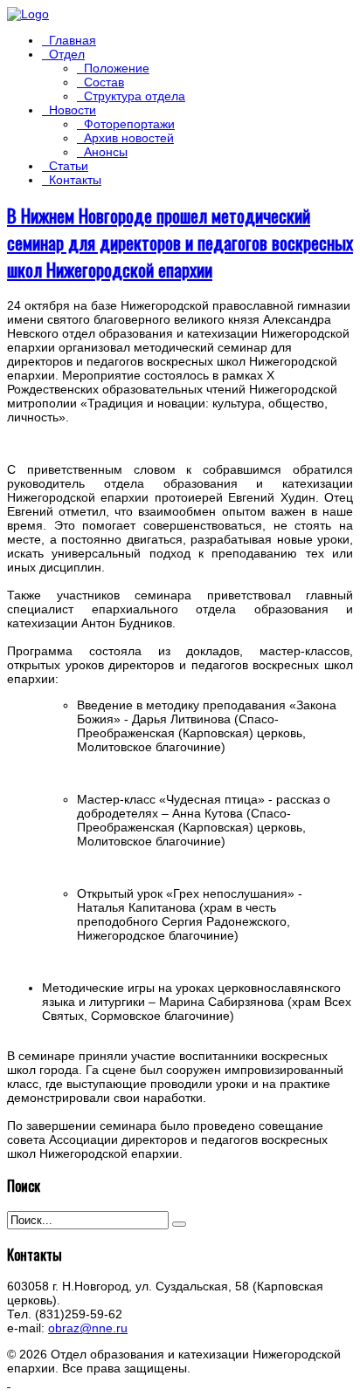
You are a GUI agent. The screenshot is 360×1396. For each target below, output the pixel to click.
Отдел (67, 54)
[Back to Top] (8, 1382)
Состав (104, 82)
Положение (116, 68)
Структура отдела (134, 96)
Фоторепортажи (129, 124)
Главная (72, 40)
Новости (72, 110)
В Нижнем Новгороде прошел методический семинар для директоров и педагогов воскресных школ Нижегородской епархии (180, 242)
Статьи (68, 166)
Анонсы (106, 152)
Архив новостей (129, 138)
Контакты (75, 180)
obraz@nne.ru (88, 1328)
